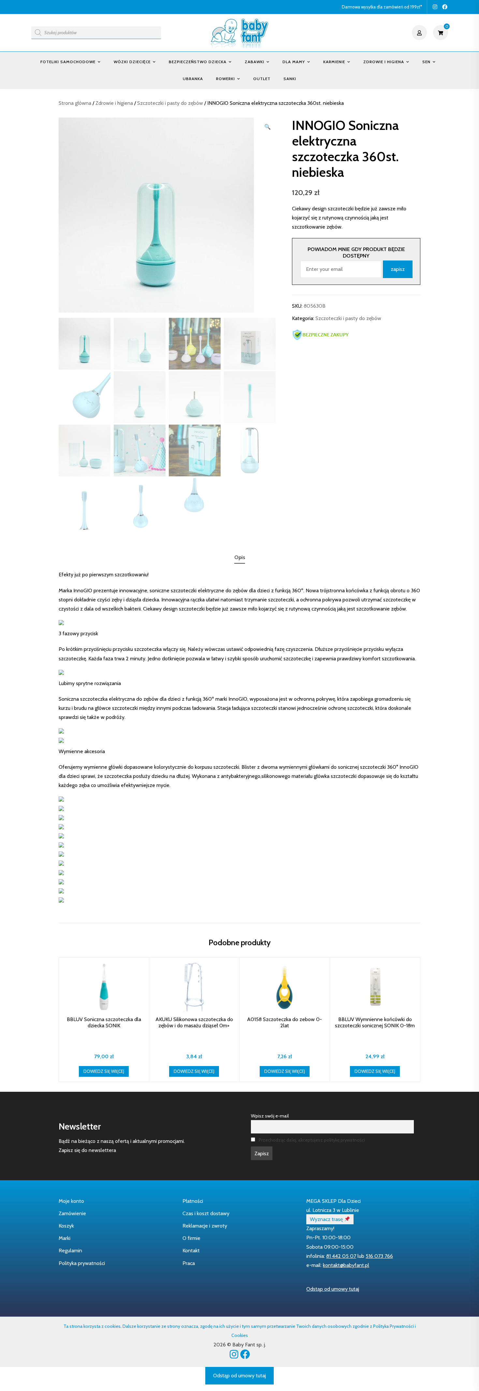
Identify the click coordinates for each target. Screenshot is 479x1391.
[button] (267, 127)
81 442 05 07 (341, 1256)
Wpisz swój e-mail (270, 1116)
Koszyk (66, 1226)
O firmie (191, 1238)
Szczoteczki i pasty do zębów (170, 103)
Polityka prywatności (82, 1263)
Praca (188, 1263)
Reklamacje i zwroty (204, 1226)
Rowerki (225, 78)
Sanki (289, 78)
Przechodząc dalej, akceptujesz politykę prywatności (312, 1140)
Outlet (261, 78)
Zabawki (254, 61)
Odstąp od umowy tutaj (332, 1289)
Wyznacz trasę (327, 1219)
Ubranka (193, 78)
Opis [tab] (239, 557)
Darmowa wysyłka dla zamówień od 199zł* (382, 6)
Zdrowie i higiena (383, 61)
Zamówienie (72, 1213)
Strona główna (75, 103)
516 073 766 (379, 1256)
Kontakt (191, 1250)
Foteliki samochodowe (67, 61)
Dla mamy (294, 61)
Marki (64, 1238)
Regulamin (70, 1250)
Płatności (192, 1201)
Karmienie (334, 61)
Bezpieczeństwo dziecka (197, 61)
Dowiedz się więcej (103, 1071)
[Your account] (420, 32)
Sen (426, 61)
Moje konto (71, 1201)
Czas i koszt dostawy (205, 1213)
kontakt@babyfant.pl (346, 1265)
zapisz (398, 269)
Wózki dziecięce (132, 61)
